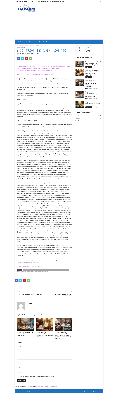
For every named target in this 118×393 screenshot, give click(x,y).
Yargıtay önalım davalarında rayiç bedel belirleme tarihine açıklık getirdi (25, 334)
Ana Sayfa (20, 42)
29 (35, 74)
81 (39, 74)
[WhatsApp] (30, 58)
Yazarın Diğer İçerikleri (35, 315)
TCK (26, 74)
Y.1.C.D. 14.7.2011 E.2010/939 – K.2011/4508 (29, 266)
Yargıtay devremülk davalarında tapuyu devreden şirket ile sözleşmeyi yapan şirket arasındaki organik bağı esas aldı (63, 335)
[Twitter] (101, 1)
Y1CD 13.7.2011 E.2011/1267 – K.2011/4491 (62, 295)
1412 (45, 74)
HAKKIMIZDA (33, 1)
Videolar (45, 42)
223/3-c (22, 74)
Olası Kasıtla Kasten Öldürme (24, 271)
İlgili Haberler (22, 315)
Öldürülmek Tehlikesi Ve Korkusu (40, 271)
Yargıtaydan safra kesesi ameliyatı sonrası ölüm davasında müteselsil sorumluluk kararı (92, 94)
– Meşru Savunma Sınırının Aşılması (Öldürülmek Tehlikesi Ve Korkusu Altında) (38, 68)
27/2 (32, 74)
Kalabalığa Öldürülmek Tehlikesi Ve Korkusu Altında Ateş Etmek (37, 270)
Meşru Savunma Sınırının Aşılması (61, 270)
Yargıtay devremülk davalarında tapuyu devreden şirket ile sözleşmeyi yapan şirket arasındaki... (91, 83)
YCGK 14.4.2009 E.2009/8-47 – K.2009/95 (29, 294)
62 (37, 74)
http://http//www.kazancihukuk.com (34, 305)
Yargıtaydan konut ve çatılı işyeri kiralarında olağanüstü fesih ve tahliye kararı (93, 103)
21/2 (29, 74)
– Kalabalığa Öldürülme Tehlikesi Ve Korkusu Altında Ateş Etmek (34, 70)
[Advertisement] (59, 26)
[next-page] (71, 315)
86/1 (42, 74)
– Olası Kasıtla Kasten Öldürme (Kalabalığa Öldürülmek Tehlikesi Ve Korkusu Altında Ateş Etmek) (43, 66)
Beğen (79, 46)
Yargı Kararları (30, 42)
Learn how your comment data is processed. (46, 386)
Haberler (38, 42)
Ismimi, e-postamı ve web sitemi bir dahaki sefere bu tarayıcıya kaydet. (37, 376)
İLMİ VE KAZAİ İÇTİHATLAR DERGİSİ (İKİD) (48, 1)
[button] (100, 42)
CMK (18, 74)
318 (52, 74)
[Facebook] (98, 1)
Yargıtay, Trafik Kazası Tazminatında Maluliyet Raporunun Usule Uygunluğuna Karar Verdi (44, 334)
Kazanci (22, 53)
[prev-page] (69, 315)
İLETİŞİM (62, 1)
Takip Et (88, 46)
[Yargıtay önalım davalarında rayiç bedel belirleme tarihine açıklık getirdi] (25, 324)
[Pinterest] (26, 58)
